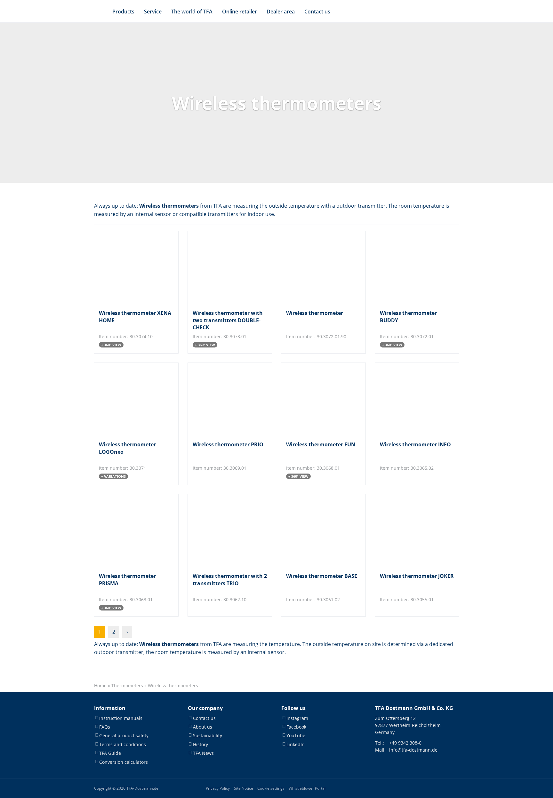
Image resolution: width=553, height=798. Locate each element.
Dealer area (281, 11)
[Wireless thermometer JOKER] (411, 531)
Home (100, 685)
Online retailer (239, 11)
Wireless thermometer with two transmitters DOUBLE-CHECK (228, 320)
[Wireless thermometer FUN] (318, 399)
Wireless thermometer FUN (320, 444)
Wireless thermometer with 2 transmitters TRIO (230, 579)
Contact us (317, 11)
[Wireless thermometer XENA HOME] (130, 268)
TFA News (203, 753)
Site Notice (243, 788)
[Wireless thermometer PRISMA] (130, 531)
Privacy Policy (218, 788)
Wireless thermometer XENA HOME (135, 316)
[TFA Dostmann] (434, 11)
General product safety (123, 735)
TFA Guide (110, 753)
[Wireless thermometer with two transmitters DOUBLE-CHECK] (224, 268)
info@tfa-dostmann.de (413, 750)
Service (153, 11)
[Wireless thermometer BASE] (318, 531)
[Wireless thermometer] (318, 268)
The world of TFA (191, 11)
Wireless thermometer (314, 312)
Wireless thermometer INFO (415, 444)
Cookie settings (271, 788)
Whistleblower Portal (307, 788)
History (200, 744)
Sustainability (207, 735)
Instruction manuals (120, 718)
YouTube (295, 735)
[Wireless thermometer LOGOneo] (130, 399)
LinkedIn (295, 744)
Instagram (297, 718)
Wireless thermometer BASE (321, 575)
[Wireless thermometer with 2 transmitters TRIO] (224, 531)
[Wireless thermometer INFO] (411, 399)
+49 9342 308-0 (405, 743)
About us (202, 727)
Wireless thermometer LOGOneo (127, 448)
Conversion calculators (123, 762)
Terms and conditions (122, 744)
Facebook (296, 727)
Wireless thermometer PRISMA (127, 579)
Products (123, 11)
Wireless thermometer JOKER (417, 575)
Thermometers (127, 685)
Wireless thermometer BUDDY (408, 316)
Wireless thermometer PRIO (228, 444)
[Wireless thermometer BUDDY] (411, 268)
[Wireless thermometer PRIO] (224, 399)
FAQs (104, 727)
